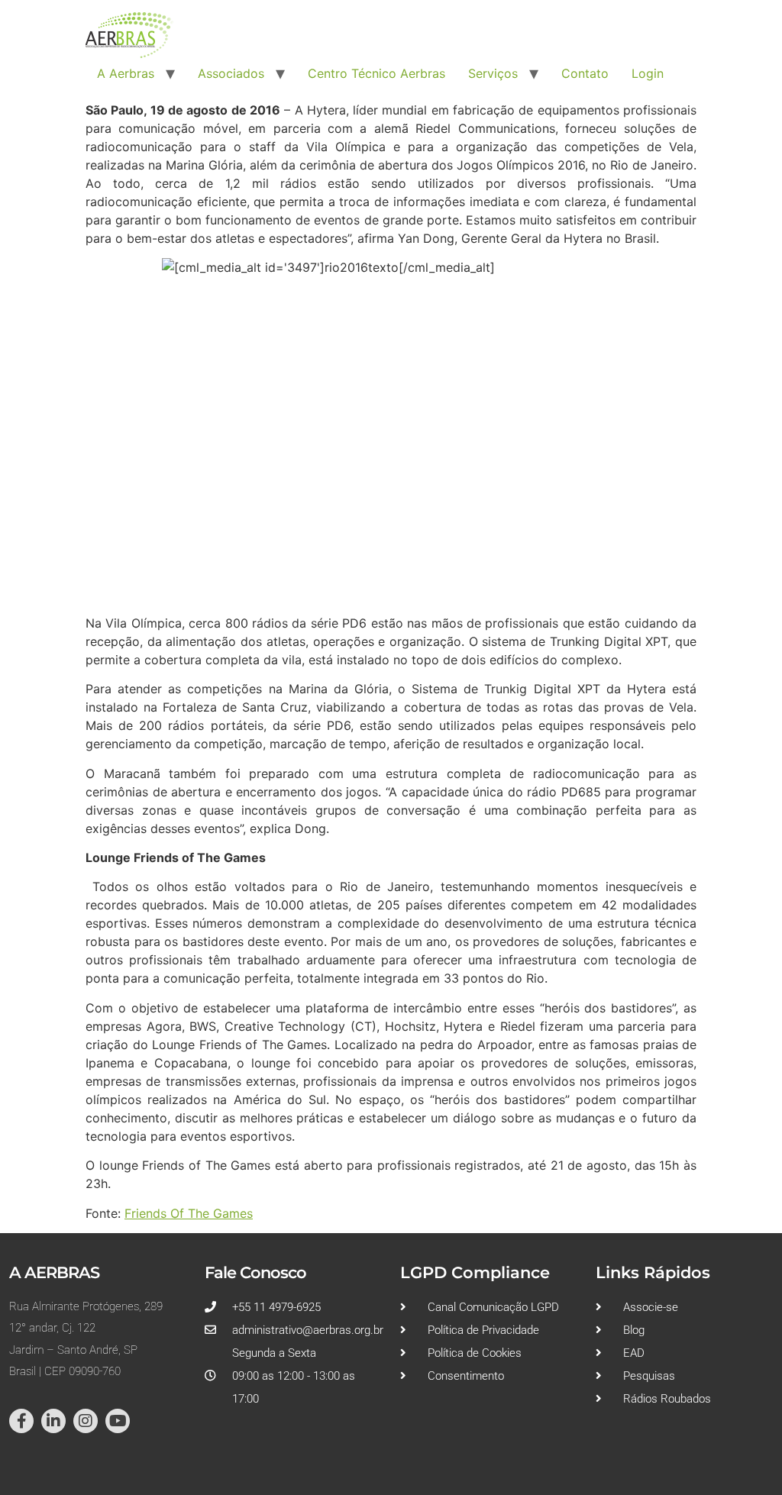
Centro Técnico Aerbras (376, 73)
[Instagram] (85, 1421)
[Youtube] (117, 1421)
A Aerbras (125, 73)
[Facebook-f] (21, 1421)
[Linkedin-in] (53, 1421)
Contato (585, 73)
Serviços (493, 73)
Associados (231, 73)
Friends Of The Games (188, 1213)
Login (648, 73)
